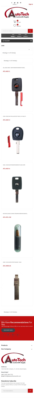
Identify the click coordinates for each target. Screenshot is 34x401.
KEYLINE (5, 219)
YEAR (25, 34)
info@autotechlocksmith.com (13, 376)
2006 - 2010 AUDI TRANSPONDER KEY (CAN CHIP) (14, 165)
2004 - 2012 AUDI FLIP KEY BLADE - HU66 (12, 262)
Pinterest (17, 2)
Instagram (20, 2)
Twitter (14, 2)
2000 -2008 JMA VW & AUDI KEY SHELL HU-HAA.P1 (14, 116)
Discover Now (8, 330)
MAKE (13, 34)
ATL (4, 268)
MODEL (19, 34)
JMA (4, 73)
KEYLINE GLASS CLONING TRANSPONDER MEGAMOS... (15, 213)
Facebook (11, 2)
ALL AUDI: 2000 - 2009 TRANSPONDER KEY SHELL (14, 67)
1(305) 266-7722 (8, 374)
